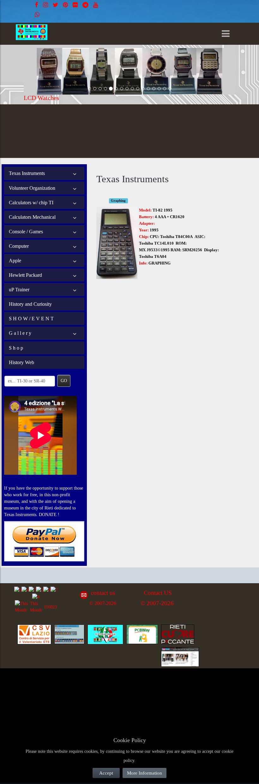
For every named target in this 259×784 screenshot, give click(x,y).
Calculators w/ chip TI (31, 202)
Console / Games (26, 231)
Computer (19, 246)
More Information (144, 772)
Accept (106, 772)
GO (64, 380)
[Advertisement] (63, 686)
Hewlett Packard (25, 275)
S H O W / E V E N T (31, 318)
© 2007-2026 (102, 603)
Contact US (158, 592)
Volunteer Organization (32, 188)
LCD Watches (41, 97)
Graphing (118, 200)
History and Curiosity (30, 304)
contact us (103, 592)
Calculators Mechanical (32, 217)
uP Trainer (19, 289)
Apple (15, 260)
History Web (21, 362)
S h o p (16, 348)
